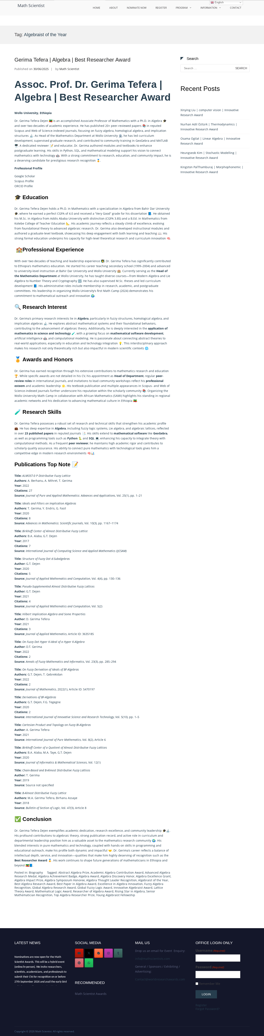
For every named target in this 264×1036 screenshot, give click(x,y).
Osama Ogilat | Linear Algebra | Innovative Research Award (210, 141)
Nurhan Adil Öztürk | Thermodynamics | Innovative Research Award (208, 126)
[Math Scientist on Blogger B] (98, 953)
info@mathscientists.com (152, 959)
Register (161, 8)
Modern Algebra (148, 276)
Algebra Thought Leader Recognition (111, 880)
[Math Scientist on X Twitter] (89, 953)
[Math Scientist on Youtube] (79, 953)
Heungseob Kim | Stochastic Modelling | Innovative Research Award (208, 155)
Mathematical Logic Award (53, 891)
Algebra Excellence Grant (153, 876)
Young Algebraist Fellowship (115, 895)
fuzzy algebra (104, 131)
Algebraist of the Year (153, 880)
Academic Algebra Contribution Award (117, 872)
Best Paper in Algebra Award (76, 884)
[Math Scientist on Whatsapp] (89, 962)
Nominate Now (136, 8)
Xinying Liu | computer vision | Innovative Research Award (209, 112)
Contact (235, 8)
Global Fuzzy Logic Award (94, 888)
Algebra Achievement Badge (57, 876)
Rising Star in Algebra (130, 891)
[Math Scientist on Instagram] (108, 953)
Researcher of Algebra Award (93, 891)
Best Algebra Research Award (34, 884)
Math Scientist (31, 5)
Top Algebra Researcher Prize (74, 895)
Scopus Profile (24, 181)
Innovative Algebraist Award (133, 888)
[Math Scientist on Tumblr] (118, 953)
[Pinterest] (79, 962)
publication (92, 386)
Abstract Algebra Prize (73, 872)
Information (208, 8)
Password (210, 967)
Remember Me (209, 984)
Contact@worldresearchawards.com (160, 979)
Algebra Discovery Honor (117, 876)
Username (210, 950)
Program (182, 8)
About (113, 8)
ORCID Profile (23, 186)
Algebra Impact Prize (28, 880)
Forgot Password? (207, 1009)
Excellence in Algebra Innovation (120, 884)
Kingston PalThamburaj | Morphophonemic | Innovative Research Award (211, 169)
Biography (36, 872)
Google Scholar (24, 176)
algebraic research (81, 228)
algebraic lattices (143, 428)
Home (96, 8)
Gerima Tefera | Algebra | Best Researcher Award (72, 60)
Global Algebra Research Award (54, 888)
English (219, 2)
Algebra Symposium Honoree (65, 880)
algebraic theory (75, 328)
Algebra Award (89, 876)
